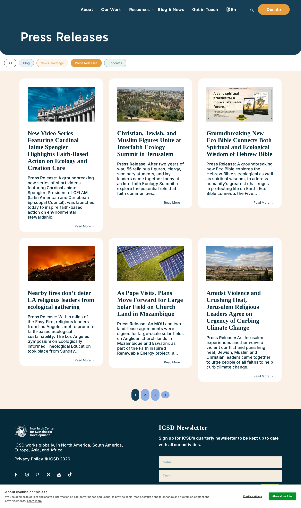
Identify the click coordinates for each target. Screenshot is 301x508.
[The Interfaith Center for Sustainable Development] (28, 9)
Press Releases (86, 63)
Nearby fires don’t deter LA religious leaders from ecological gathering (61, 299)
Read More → (85, 226)
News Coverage (52, 63)
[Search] (252, 10)
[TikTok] (73, 475)
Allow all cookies (282, 496)
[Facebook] (19, 474)
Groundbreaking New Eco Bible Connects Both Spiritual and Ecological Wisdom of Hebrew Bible (239, 143)
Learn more (34, 500)
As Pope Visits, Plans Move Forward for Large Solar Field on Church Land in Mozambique (150, 303)
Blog (26, 63)
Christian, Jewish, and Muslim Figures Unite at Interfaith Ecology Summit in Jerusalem (149, 143)
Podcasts (115, 63)
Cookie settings (252, 496)
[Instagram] (30, 474)
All (10, 63)
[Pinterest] (41, 474)
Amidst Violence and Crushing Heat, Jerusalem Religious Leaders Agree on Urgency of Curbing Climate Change (233, 310)
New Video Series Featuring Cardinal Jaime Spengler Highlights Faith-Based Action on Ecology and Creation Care (58, 150)
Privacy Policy (29, 459)
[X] (51, 474)
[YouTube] (62, 474)
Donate (274, 9)
